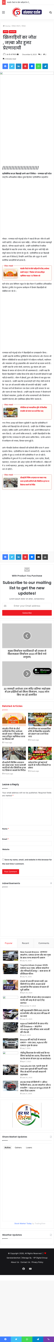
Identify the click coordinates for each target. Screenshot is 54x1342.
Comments (43, 943)
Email (5, 839)
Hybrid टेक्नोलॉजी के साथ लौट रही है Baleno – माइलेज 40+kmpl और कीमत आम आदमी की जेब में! (35, 1028)
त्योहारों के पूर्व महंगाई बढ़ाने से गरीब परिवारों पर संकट (39, 765)
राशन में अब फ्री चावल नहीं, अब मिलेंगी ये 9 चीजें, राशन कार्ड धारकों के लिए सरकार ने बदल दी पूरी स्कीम (34, 985)
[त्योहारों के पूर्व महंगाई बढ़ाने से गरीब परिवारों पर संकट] (40, 753)
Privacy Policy (37, 1262)
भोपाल (24, 26)
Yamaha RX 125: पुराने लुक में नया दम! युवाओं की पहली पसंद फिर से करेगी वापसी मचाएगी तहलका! (33, 1070)
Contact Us (25, 1262)
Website (5, 849)
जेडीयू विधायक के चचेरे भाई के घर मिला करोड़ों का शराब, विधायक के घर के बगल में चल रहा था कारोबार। (35, 1055)
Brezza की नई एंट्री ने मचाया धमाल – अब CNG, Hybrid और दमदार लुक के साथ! (33, 1042)
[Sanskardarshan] (27, 12)
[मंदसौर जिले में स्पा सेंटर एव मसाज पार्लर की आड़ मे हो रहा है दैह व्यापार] (10, 1001)
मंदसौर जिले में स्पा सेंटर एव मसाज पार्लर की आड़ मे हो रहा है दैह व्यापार (35, 1000)
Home (7, 26)
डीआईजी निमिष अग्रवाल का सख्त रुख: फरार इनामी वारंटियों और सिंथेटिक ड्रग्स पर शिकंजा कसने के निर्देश (34, 481)
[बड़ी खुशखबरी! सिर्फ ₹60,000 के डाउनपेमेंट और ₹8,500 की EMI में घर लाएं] (10, 1014)
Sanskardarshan (13, 1258)
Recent (25, 943)
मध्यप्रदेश (13, 32)
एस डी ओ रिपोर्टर (11, 54)
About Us (15, 1262)
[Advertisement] (27, 138)
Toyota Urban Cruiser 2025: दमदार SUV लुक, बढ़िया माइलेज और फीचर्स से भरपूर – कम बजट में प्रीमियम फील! (35, 969)
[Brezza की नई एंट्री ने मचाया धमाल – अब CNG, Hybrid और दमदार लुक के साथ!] (10, 1043)
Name (5, 829)
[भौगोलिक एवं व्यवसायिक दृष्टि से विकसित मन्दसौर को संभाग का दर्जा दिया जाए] (40, 719)
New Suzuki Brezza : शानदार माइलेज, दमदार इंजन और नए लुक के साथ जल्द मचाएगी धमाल (35, 955)
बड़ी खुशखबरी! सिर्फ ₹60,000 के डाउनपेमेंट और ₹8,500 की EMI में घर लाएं (35, 1013)
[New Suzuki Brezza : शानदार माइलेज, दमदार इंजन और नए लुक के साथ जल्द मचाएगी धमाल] (10, 956)
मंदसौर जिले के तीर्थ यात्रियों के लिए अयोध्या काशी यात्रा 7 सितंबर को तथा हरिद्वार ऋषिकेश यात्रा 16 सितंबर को (34, 272)
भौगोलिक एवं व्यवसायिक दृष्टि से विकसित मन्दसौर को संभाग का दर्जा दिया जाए (39, 732)
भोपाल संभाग (16, 26)
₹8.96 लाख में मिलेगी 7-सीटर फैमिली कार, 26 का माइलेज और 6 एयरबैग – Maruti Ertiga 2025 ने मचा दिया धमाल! (35, 1086)
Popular (8, 943)
